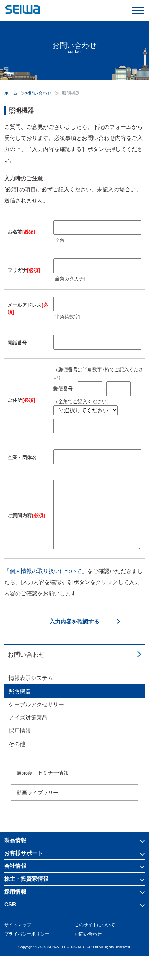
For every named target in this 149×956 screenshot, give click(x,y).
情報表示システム (31, 678)
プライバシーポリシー (26, 934)
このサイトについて (94, 925)
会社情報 (15, 866)
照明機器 (20, 691)
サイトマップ (17, 925)
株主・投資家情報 (26, 879)
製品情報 (15, 840)
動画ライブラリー (37, 793)
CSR (10, 904)
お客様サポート (23, 853)
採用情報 (20, 731)
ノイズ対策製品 (28, 718)
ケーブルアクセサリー (36, 704)
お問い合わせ (26, 654)
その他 (17, 744)
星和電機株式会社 (74, 9)
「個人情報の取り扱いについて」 (45, 571)
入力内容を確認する (74, 621)
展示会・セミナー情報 (43, 773)
